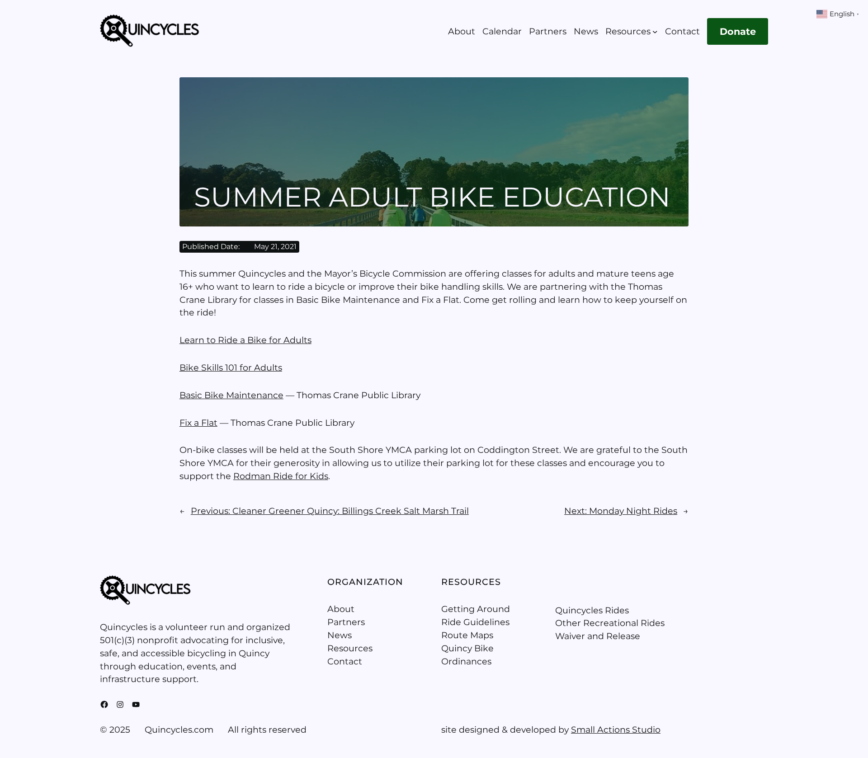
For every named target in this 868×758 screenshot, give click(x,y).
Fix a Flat (198, 422)
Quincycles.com (179, 729)
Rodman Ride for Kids (280, 476)
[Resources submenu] (655, 31)
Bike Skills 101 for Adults (230, 367)
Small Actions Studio (615, 729)
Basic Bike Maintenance (231, 395)
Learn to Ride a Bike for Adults (245, 339)
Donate (738, 31)
